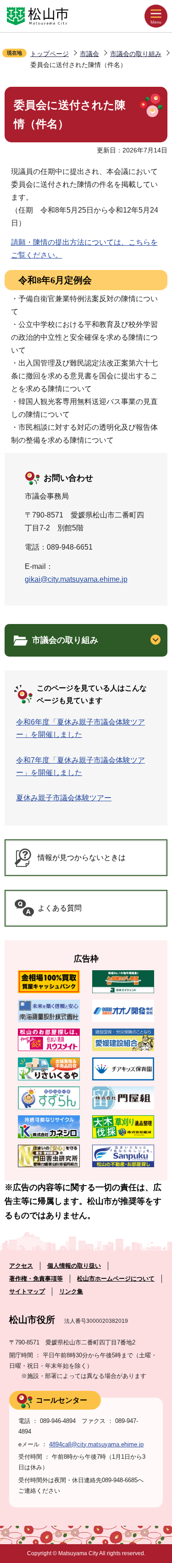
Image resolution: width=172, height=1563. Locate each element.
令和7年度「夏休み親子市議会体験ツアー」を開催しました (80, 766)
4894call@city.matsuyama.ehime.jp (96, 1444)
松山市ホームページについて (116, 1278)
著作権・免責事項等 (36, 1278)
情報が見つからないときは (82, 857)
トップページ (49, 53)
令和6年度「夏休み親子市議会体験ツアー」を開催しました (80, 728)
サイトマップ (27, 1291)
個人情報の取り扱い (74, 1265)
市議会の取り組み (135, 53)
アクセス (21, 1265)
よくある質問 (60, 908)
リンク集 (71, 1291)
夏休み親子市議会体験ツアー (63, 798)
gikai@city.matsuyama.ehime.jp (76, 579)
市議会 (89, 53)
